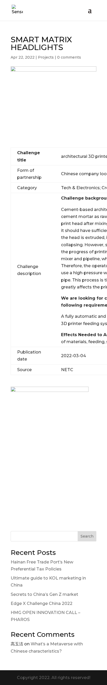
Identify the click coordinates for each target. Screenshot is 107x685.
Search (87, 536)
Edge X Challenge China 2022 (41, 603)
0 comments (69, 57)
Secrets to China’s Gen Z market (44, 594)
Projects (46, 57)
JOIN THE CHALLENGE (53, 486)
